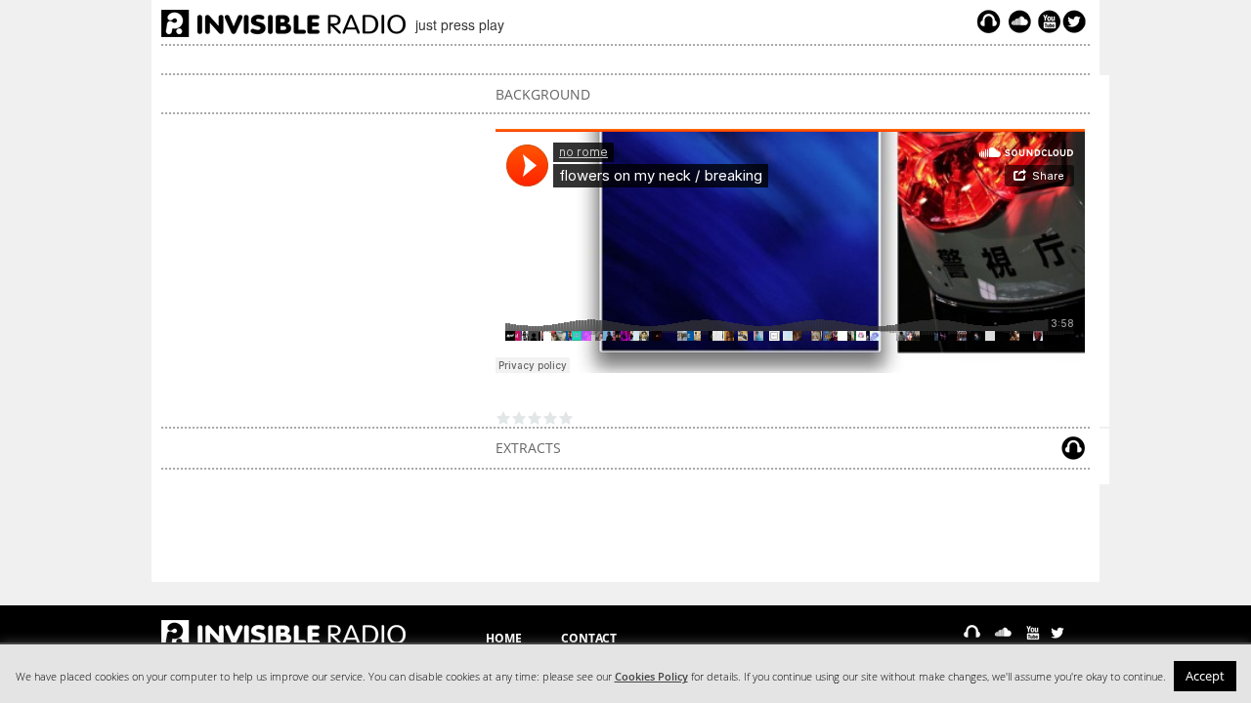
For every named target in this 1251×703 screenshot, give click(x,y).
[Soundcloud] (1019, 21)
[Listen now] (988, 21)
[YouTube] (1046, 21)
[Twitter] (1077, 21)
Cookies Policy (651, 676)
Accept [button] (1205, 675)
